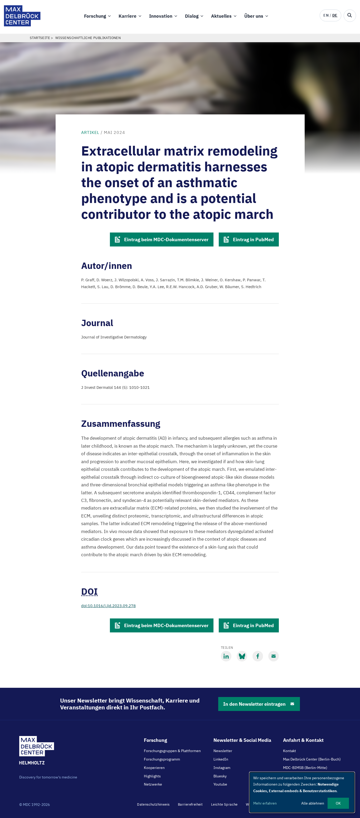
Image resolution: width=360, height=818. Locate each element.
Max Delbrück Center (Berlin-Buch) (312, 759)
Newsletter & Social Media (242, 740)
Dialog (191, 16)
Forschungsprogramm (162, 759)
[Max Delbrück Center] (22, 24)
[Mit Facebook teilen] (257, 656)
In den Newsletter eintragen (254, 704)
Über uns (253, 16)
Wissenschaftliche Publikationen (88, 38)
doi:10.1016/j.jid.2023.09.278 (108, 605)
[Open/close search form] (350, 15)
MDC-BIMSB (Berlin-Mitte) (305, 767)
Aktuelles (221, 16)
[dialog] (302, 792)
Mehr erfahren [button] (265, 803)
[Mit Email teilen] (273, 656)
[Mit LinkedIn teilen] (226, 656)
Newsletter (222, 750)
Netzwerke (153, 784)
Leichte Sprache (224, 804)
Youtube (220, 784)
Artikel (90, 132)
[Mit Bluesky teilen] (242, 656)
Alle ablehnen (312, 803)
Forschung (95, 16)
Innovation (160, 16)
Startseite (40, 38)
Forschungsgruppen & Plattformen (172, 750)
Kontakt (289, 750)
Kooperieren (154, 767)
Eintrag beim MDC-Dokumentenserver (166, 239)
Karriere (128, 16)
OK (338, 803)
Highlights (152, 776)
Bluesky (220, 776)
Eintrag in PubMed (253, 239)
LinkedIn (220, 759)
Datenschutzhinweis (153, 804)
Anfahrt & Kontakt (303, 740)
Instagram (221, 767)
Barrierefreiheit (190, 804)
